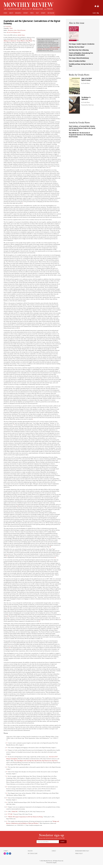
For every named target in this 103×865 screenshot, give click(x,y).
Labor (15, 30)
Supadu (55, 862)
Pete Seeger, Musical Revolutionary (79, 58)
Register (30, 851)
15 (39, 621)
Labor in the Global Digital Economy (86, 79)
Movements (10, 30)
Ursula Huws (8, 26)
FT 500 (10, 814)
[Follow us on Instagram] (5, 853)
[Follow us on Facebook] (10, 853)
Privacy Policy (79, 853)
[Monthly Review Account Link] (95, 6)
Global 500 (14, 811)
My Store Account (32, 853)
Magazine (18, 13)
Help (37, 13)
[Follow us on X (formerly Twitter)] (7, 853)
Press (32, 13)
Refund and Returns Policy (82, 851)
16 (9, 647)
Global (11, 28)
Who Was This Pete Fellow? (76, 47)
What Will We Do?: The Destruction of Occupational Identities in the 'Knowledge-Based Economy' (81, 135)
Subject (5, 30)
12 (55, 557)
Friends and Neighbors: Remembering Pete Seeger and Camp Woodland (81, 54)
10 (50, 547)
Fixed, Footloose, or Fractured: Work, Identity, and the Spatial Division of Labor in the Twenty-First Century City (82, 128)
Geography (6, 28)
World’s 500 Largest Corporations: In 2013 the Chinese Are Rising (25, 817)
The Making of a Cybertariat (86, 98)
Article (19, 35)
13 (7, 616)
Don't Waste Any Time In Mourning (79, 50)
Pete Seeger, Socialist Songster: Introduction (81, 44)
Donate (43, 13)
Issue (23, 35)
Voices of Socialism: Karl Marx (77, 61)
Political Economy (21, 30)
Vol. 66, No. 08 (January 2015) (14, 32)
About (11, 13)
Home (5, 13)
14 (60, 619)
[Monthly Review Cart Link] (97, 6)
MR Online (51, 13)
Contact (25, 13)
